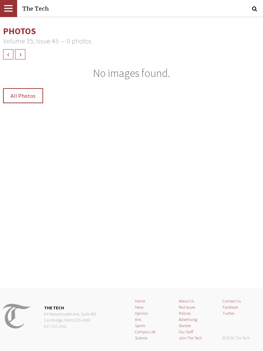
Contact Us (232, 300)
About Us (186, 300)
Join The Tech (190, 337)
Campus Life (145, 331)
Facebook (230, 307)
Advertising (188, 319)
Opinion (141, 313)
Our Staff (186, 331)
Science (141, 337)
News (139, 307)
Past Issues (187, 307)
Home (140, 300)
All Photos (23, 95)
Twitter (229, 313)
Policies (185, 313)
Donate (185, 325)
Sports (140, 325)
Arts (138, 319)
